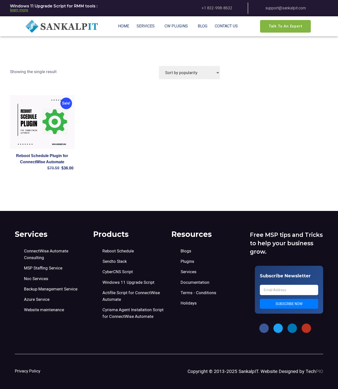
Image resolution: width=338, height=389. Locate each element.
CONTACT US (226, 26)
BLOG (202, 26)
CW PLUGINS (176, 26)
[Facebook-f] (264, 328)
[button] (147, 26)
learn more (19, 10)
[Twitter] (278, 328)
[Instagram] (306, 328)
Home (123, 26)
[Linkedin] (292, 328)
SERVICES (146, 26)
